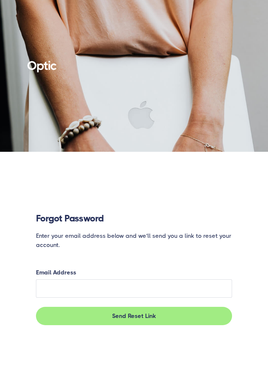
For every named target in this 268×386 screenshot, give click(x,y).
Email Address (56, 272)
